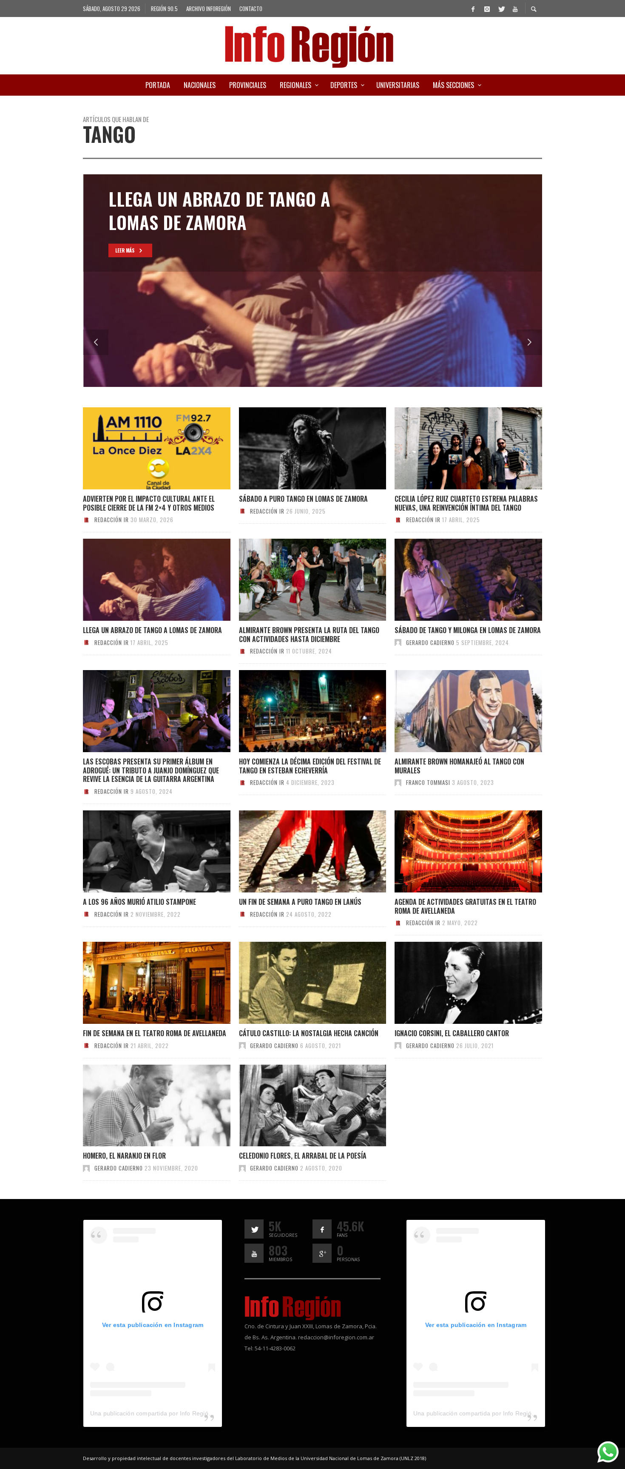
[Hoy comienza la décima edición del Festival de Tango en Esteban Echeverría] (298, 711)
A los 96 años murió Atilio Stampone (139, 902)
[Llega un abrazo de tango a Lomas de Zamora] (143, 580)
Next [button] (529, 342)
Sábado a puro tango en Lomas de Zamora (303, 499)
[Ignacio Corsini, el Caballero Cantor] (454, 983)
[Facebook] (472, 8)
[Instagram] (486, 8)
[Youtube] (515, 8)
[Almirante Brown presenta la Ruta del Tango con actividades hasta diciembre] (298, 580)
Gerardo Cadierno (430, 642)
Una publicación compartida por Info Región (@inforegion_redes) (180, 1413)
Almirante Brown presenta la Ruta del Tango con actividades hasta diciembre (309, 634)
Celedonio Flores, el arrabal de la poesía (302, 1156)
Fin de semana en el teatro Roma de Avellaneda (154, 1033)
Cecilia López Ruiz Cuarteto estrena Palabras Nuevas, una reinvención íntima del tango (466, 503)
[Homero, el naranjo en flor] (143, 1105)
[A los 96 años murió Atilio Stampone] (143, 852)
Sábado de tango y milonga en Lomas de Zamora (468, 630)
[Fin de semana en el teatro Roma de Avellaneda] (143, 983)
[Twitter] (500, 8)
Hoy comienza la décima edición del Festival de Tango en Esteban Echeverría (310, 766)
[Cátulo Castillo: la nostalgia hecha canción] (298, 983)
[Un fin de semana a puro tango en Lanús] (298, 852)
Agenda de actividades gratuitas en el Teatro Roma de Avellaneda (465, 906)
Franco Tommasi (428, 782)
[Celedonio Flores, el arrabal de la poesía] (298, 1105)
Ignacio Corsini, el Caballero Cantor (452, 1033)
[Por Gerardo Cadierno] (398, 642)
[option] (312, 280)
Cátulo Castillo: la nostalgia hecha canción (308, 1033)
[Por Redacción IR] (86, 519)
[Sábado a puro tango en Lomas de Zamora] (298, 449)
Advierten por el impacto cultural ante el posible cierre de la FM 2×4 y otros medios (149, 503)
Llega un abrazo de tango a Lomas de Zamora (152, 630)
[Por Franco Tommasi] (398, 782)
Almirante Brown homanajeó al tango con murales (459, 766)
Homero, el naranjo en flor (124, 1156)
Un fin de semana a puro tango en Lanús (300, 902)
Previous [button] (95, 342)
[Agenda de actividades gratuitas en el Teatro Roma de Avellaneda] (454, 852)
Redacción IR (111, 519)
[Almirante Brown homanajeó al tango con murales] (454, 711)
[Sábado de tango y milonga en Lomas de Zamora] (454, 580)
